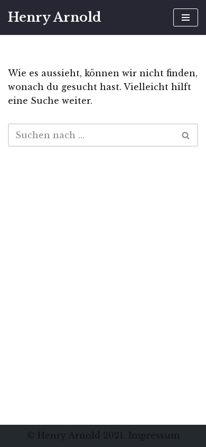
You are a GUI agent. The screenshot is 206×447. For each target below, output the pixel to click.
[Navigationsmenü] (185, 17)
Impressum (154, 435)
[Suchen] (186, 135)
